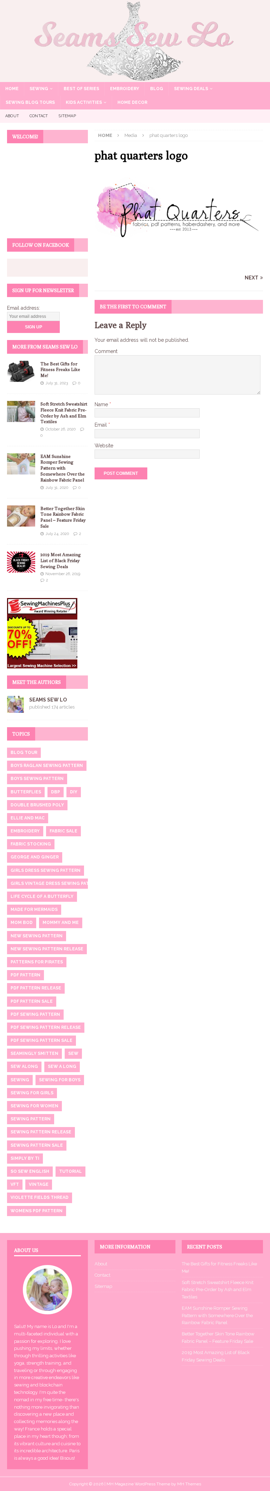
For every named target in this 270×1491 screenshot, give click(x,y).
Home (12, 88)
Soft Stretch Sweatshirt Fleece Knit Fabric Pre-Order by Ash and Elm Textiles (63, 412)
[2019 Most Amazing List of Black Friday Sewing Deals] (21, 562)
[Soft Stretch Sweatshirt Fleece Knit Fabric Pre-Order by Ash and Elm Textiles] (21, 411)
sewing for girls (32, 1092)
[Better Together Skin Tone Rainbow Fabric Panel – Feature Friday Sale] (21, 516)
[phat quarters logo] (179, 264)
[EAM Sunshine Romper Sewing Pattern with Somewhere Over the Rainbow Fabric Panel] (21, 463)
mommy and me (61, 922)
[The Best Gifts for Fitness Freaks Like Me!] (21, 371)
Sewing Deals (191, 88)
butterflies (26, 791)
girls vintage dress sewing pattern (56, 883)
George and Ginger (35, 857)
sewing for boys (60, 1079)
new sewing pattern (37, 935)
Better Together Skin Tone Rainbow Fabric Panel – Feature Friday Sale (63, 517)
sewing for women (34, 1105)
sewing (20, 1079)
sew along (24, 1066)
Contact (39, 116)
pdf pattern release (36, 988)
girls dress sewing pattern (46, 870)
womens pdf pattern (37, 1210)
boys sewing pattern (37, 778)
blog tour (24, 752)
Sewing (39, 88)
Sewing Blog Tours (30, 102)
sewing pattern (31, 1118)
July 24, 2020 (57, 533)
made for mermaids (34, 909)
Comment (106, 351)
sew (73, 1053)
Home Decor (132, 102)
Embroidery (124, 88)
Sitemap (67, 116)
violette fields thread (40, 1197)
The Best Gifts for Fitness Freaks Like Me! (60, 369)
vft (15, 1184)
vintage (39, 1184)
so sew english (30, 1171)
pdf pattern (25, 975)
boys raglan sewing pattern (47, 765)
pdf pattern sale (32, 1001)
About (12, 116)
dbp (55, 791)
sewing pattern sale (37, 1145)
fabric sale (63, 831)
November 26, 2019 (62, 574)
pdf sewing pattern (35, 1014)
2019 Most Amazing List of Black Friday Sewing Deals (60, 560)
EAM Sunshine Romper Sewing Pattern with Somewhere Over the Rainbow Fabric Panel (62, 468)
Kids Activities (84, 102)
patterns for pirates (37, 962)
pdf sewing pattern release (46, 1027)
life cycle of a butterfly (42, 896)
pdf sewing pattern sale (41, 1040)
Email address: (23, 308)
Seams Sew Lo (48, 700)
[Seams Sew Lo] (135, 78)
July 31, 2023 (56, 383)
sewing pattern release (41, 1132)
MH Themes (189, 1483)
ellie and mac (28, 818)
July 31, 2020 (56, 487)
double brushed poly (37, 805)
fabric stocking (31, 844)
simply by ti (25, 1158)
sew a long (62, 1066)
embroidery (25, 831)
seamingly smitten (34, 1053)
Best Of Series (81, 88)
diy (73, 791)
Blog (156, 88)
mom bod (22, 922)
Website (104, 445)
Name (102, 404)
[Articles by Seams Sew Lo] (15, 708)
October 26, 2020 (60, 429)
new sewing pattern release (47, 948)
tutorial (70, 1171)
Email (101, 425)
